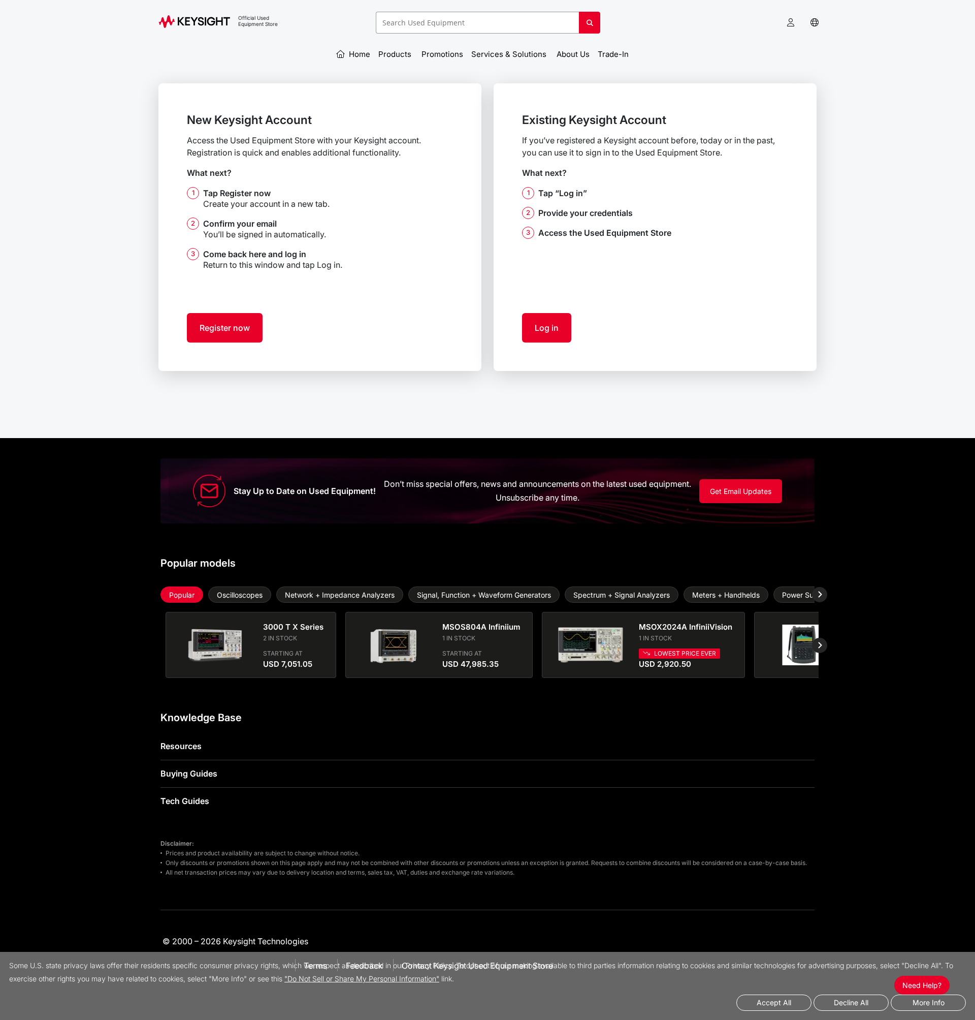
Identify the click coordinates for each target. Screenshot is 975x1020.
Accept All (774, 1002)
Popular (181, 595)
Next (812, 594)
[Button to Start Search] (589, 26)
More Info (929, 1002)
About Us (573, 54)
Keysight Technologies (265, 941)
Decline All (851, 1002)
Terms (315, 966)
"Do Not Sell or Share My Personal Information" (361, 978)
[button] (790, 22)
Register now (225, 328)
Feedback (364, 966)
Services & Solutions (509, 54)
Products (395, 54)
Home (358, 54)
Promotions (442, 54)
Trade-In (614, 54)
